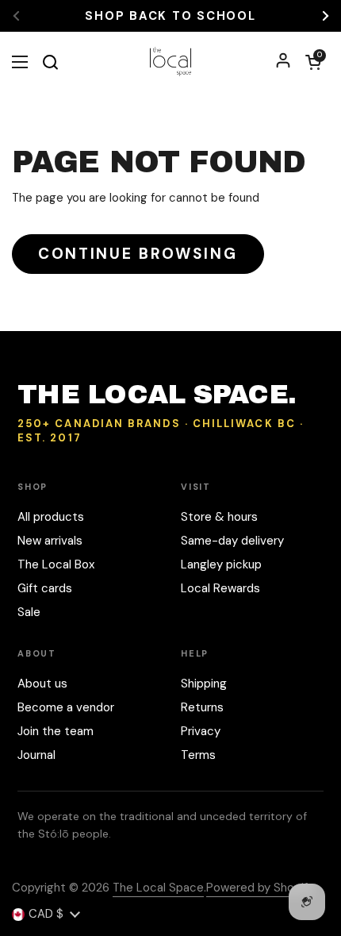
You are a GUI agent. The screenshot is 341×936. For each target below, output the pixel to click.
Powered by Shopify (260, 888)
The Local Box (55, 564)
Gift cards (44, 588)
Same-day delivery (232, 541)
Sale (28, 612)
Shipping (204, 683)
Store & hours (219, 517)
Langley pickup (221, 564)
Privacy (200, 731)
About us (42, 683)
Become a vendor (65, 707)
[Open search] (50, 62)
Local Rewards (220, 588)
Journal (36, 755)
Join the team (55, 731)
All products (50, 517)
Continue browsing (138, 254)
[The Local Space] (171, 61)
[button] (313, 62)
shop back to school (170, 16)
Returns (202, 707)
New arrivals (49, 541)
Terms (198, 755)
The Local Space (158, 888)
